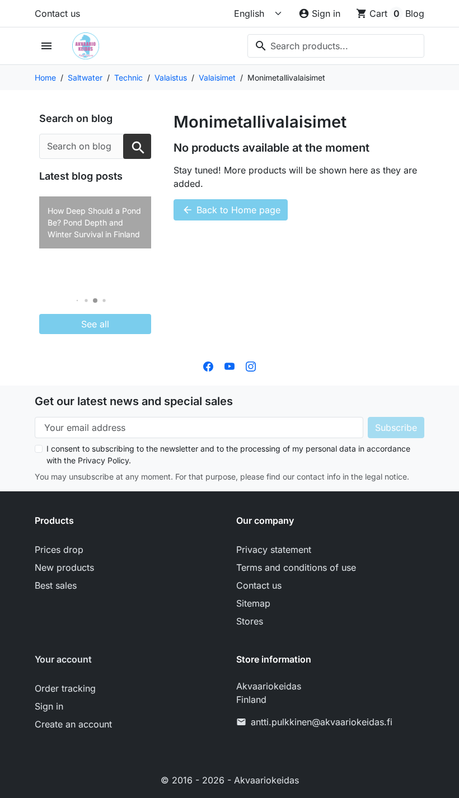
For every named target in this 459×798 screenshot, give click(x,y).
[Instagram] (250, 365)
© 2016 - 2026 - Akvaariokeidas (230, 780)
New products (64, 567)
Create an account (73, 724)
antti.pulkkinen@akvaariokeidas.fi (321, 721)
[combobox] (335, 46)
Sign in (49, 706)
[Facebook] (208, 365)
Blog (414, 13)
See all (95, 324)
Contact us (57, 13)
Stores (249, 621)
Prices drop (59, 549)
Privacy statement (273, 549)
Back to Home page (231, 209)
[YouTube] (229, 365)
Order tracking (65, 688)
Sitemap (253, 603)
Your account (63, 659)
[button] (77, 301)
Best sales (56, 585)
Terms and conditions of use (296, 567)
